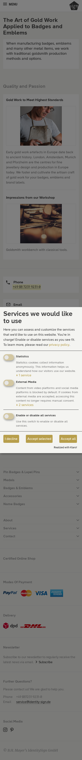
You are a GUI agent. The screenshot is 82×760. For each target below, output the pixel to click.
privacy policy (59, 344)
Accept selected (39, 439)
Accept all (68, 439)
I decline (11, 439)
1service (23, 375)
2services (24, 405)
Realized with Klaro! (65, 447)
